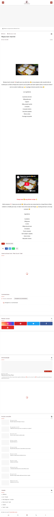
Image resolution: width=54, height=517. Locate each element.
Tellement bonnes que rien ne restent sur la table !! (20, 428)
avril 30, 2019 (14, 433)
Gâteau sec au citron (14, 482)
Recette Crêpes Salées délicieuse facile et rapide (20, 475)
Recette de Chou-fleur (7, 375)
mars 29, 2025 (14, 447)
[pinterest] (20, 323)
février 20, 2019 (14, 480)
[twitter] (33, 323)
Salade (4, 504)
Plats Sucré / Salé (12, 33)
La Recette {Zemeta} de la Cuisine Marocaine (19, 468)
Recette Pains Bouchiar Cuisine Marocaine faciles (20, 448)
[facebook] (46, 323)
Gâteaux (5, 494)
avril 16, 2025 (5, 373)
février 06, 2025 (14, 467)
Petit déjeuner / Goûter (8, 499)
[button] (6, 248)
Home (4, 33)
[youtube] (7, 327)
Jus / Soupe (5, 497)
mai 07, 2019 (13, 474)
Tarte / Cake (5, 507)
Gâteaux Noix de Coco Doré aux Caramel (12, 28)
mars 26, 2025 (14, 454)
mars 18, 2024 (14, 440)
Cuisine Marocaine (13, 512)
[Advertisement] (27, 16)
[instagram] (7, 323)
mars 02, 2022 (14, 420)
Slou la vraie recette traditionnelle (17, 435)
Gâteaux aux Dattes (14, 462)
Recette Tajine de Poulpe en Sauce (17, 421)
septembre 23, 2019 (15, 427)
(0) (52, 39)
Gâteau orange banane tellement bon (18, 455)
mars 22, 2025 (14, 460)
